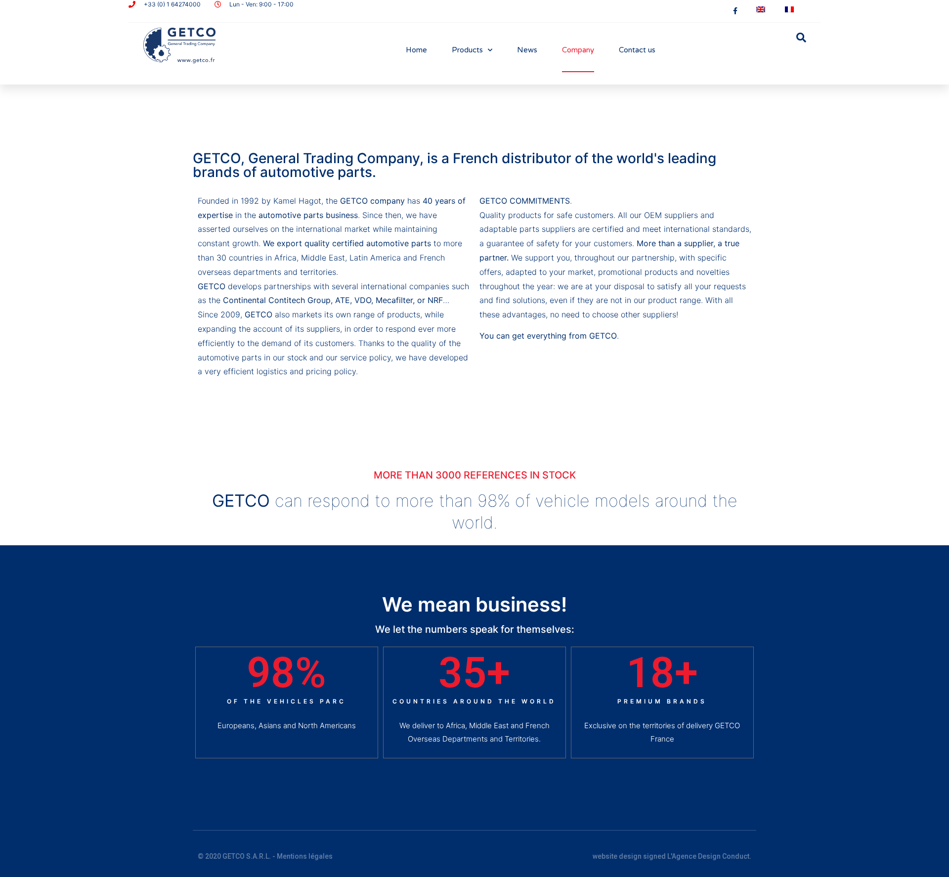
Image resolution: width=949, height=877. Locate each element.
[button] (801, 37)
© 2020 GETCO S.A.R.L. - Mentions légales (265, 856)
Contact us (637, 49)
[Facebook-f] (735, 11)
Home (416, 49)
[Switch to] (760, 9)
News (527, 49)
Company (578, 49)
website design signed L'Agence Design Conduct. (672, 856)
